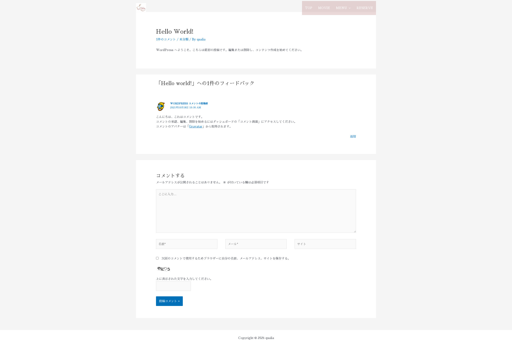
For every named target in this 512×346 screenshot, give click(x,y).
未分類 (183, 39)
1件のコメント (166, 39)
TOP (308, 7)
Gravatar (195, 126)
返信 (353, 136)
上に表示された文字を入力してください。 (184, 278)
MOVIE (324, 7)
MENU (341, 7)
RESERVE (365, 7)
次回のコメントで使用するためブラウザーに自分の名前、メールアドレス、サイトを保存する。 (226, 258)
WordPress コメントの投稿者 (189, 103)
